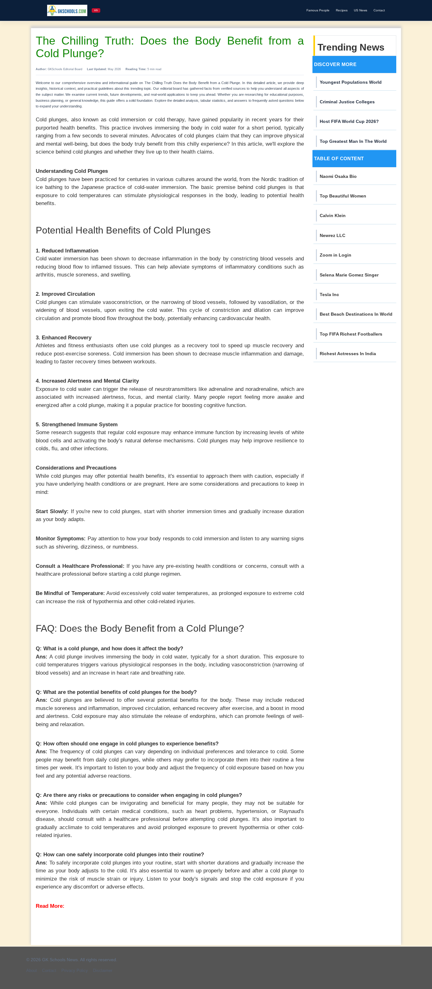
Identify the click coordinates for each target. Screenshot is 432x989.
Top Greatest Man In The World (353, 141)
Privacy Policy (74, 970)
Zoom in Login (335, 255)
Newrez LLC (332, 235)
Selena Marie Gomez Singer (349, 274)
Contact (379, 10)
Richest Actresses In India (348, 353)
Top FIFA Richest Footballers (351, 334)
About (31, 970)
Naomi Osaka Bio (338, 176)
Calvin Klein (333, 215)
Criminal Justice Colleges (347, 101)
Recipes (342, 10)
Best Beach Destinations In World (356, 314)
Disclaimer (102, 970)
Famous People (318, 10)
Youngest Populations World (351, 82)
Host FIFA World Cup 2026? (349, 121)
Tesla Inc (329, 294)
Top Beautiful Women (343, 195)
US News (360, 10)
